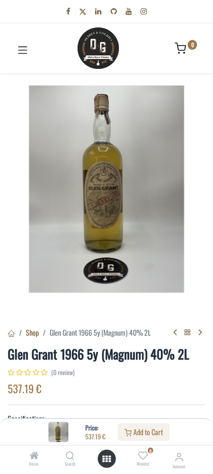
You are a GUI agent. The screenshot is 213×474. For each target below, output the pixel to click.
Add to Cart (147, 431)
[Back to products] (187, 332)
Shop (32, 332)
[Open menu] (106, 459)
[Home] (34, 455)
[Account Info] (179, 456)
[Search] (70, 455)
